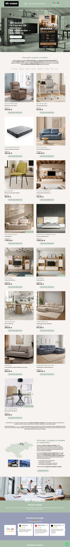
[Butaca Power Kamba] (19, 73)
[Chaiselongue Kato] (50, 291)
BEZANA (20, 444)
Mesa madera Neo (10, 321)
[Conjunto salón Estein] (50, 161)
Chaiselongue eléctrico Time (45, 365)
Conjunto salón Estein (43, 191)
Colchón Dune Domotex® (12, 147)
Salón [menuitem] (51, 69)
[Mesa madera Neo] (19, 291)
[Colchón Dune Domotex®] (19, 117)
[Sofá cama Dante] (50, 117)
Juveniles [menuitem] (47, 69)
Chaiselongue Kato (42, 321)
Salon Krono (8, 278)
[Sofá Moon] (19, 335)
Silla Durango (9, 191)
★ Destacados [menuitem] (14, 69)
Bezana (16, 426)
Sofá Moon (8, 365)
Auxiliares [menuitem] (21, 69)
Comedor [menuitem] (27, 69)
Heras (20, 426)
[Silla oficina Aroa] (50, 73)
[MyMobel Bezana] (21, 444)
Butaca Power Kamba (11, 103)
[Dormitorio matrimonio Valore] (50, 204)
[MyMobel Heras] (23, 444)
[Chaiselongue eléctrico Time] (50, 335)
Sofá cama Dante (41, 147)
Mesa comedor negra (11, 409)
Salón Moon (40, 278)
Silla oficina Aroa (41, 103)
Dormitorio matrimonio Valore (45, 234)
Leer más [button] (20, 534)
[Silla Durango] (19, 161)
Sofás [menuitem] (56, 69)
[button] (18, 529)
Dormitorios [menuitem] (40, 69)
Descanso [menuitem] (33, 69)
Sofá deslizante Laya (11, 234)
